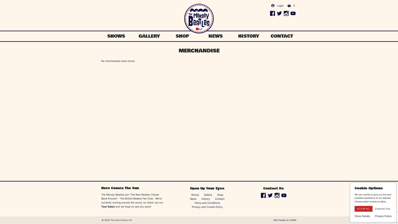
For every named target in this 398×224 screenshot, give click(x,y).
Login (280, 5)
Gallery (149, 36)
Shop (182, 36)
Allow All (363, 208)
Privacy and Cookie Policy (207, 206)
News (215, 36)
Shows (116, 36)
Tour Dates (108, 206)
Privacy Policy (383, 216)
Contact (282, 36)
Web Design (279, 220)
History (248, 36)
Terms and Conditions (207, 202)
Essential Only (382, 208)
